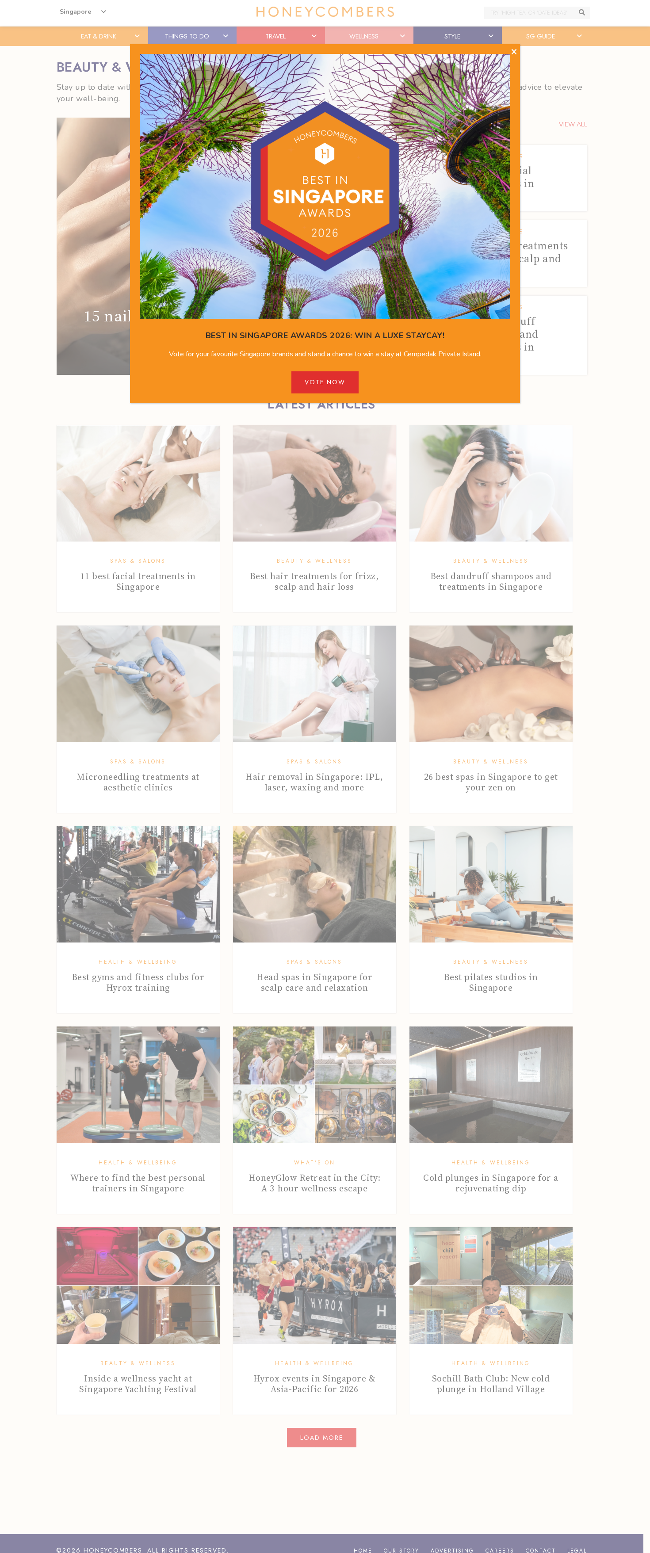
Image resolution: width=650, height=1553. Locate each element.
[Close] (514, 52)
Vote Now (325, 382)
